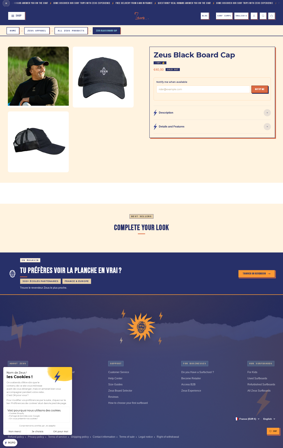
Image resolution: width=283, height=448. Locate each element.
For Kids (252, 372)
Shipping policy (80, 436)
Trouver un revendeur (254, 273)
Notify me (259, 89)
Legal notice (146, 436)
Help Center (115, 378)
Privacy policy (36, 436)
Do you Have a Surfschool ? (197, 372)
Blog (205, 16)
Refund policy (16, 436)
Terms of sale (127, 436)
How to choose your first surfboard (128, 403)
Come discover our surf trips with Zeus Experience (59, 3)
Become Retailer (191, 378)
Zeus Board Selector (120, 390)
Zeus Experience (191, 390)
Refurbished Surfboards (261, 384)
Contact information (104, 436)
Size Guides (115, 384)
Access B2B (188, 384)
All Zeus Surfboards (259, 390)
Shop (19, 15)
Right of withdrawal (168, 436)
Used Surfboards (257, 378)
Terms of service (57, 436)
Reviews (113, 396)
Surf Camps (224, 16)
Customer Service (118, 372)
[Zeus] (141, 327)
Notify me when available (171, 82)
